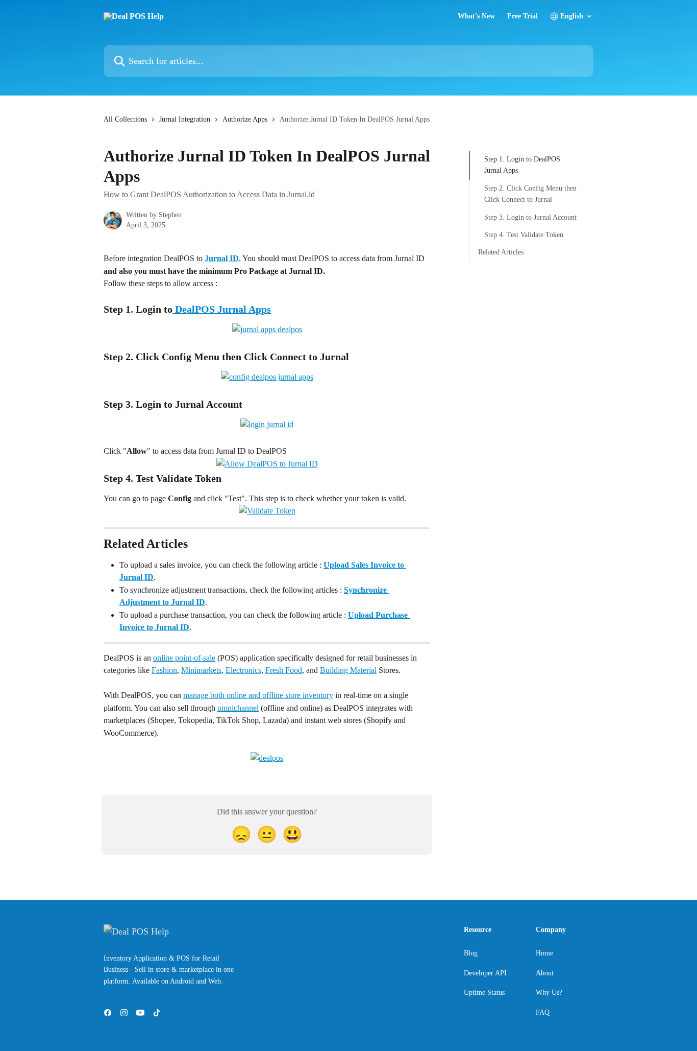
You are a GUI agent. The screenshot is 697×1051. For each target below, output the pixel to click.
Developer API (485, 973)
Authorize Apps (244, 119)
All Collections (125, 119)
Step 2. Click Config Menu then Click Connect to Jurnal (530, 193)
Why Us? (549, 992)
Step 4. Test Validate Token (523, 235)
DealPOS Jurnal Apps (221, 309)
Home (544, 953)
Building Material (348, 670)
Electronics (243, 670)
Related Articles (501, 252)
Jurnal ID (222, 258)
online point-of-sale (184, 657)
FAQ (543, 1012)
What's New (476, 16)
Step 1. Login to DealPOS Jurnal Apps (522, 164)
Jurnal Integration (184, 119)
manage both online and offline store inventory (258, 695)
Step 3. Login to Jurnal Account (530, 217)
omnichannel (238, 708)
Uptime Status (484, 992)
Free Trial (522, 16)
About (545, 973)
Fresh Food (283, 670)
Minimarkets (201, 670)
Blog (471, 953)
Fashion (164, 670)
